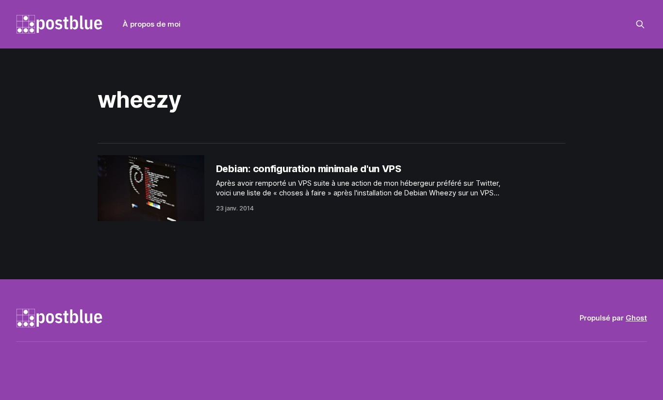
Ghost (636, 317)
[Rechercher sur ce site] (640, 24)
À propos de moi (152, 24)
